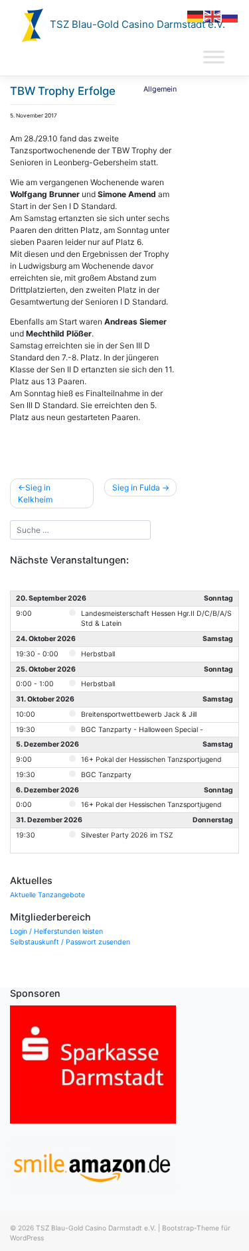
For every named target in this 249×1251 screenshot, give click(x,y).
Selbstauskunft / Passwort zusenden (70, 942)
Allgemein (160, 89)
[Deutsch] (196, 16)
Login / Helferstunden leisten (56, 931)
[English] (213, 16)
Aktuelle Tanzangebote (47, 895)
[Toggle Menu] (213, 57)
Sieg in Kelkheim (35, 493)
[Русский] (230, 16)
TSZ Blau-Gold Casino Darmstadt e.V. (136, 24)
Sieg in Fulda (136, 487)
